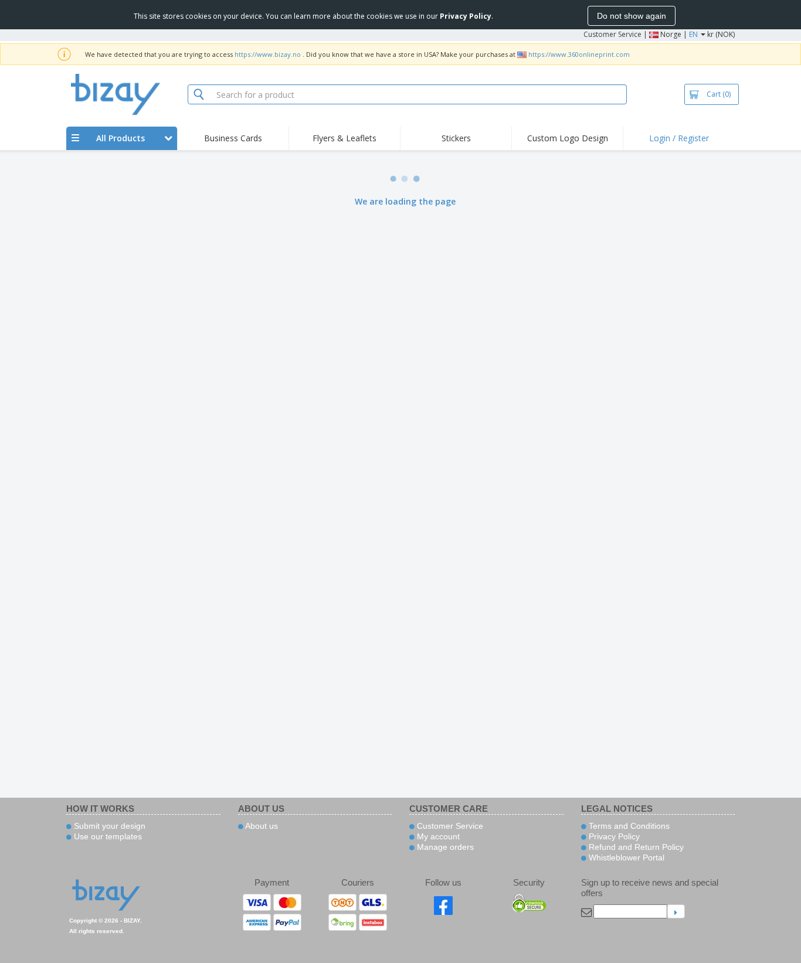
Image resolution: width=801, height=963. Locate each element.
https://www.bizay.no (268, 54)
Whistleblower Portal (625, 857)
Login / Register (679, 138)
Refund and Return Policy (635, 847)
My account (437, 836)
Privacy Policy (613, 836)
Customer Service (612, 34)
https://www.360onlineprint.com (579, 54)
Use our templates (107, 836)
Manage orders (444, 847)
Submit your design (108, 826)
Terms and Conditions (628, 826)
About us (260, 826)
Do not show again (631, 16)
